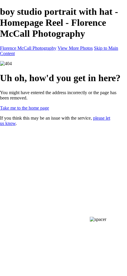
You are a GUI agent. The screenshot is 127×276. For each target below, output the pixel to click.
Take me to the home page (24, 107)
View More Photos (75, 48)
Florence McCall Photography (28, 48)
